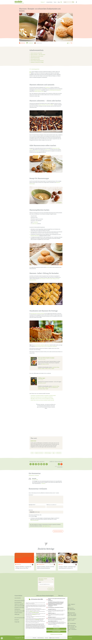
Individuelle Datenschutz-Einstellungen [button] (56, 634)
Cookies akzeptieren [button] (56, 628)
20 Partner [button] (31, 611)
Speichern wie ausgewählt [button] (56, 631)
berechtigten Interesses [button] (35, 612)
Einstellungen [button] (34, 614)
